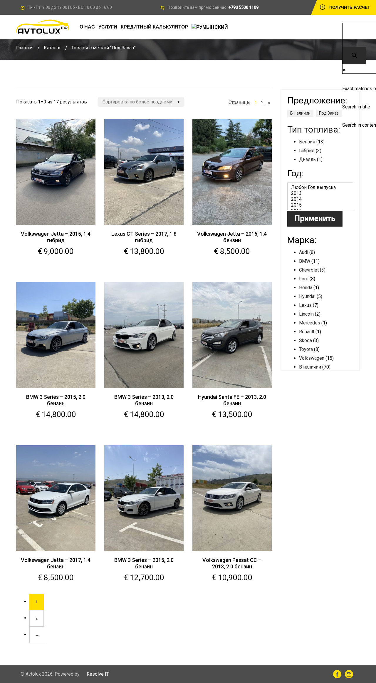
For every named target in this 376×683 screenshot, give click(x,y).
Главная (24, 48)
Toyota (306, 349)
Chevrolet (309, 270)
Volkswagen (311, 358)
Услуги (107, 26)
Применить (315, 218)
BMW (304, 261)
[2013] (320, 193)
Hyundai (307, 296)
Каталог (52, 48)
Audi (303, 252)
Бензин (307, 142)
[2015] (320, 205)
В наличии (310, 367)
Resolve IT (98, 674)
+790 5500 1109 (243, 7)
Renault (306, 331)
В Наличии (300, 113)
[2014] (320, 199)
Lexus (305, 305)
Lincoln (306, 314)
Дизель (307, 159)
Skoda (305, 340)
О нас (87, 26)
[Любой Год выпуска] (320, 187)
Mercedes (309, 323)
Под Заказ (329, 113)
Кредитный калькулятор (154, 26)
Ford (303, 279)
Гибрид (307, 150)
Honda (305, 287)
